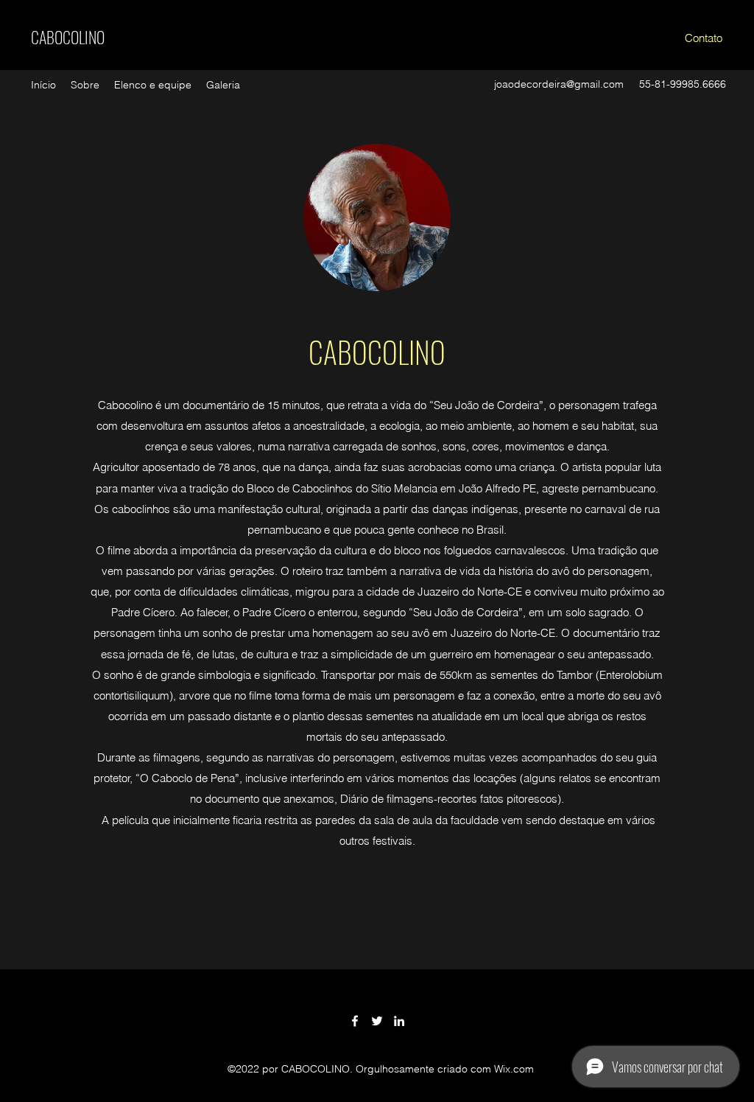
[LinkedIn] (399, 1021)
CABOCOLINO (68, 37)
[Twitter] (377, 1021)
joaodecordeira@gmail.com (559, 84)
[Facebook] (355, 1021)
